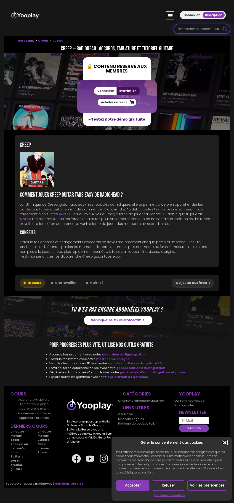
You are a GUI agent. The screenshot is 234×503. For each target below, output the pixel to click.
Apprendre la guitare (34, 399)
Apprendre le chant (33, 408)
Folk (161, 400)
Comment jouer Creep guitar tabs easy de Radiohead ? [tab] (71, 195)
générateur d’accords (139, 372)
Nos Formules (184, 405)
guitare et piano (171, 372)
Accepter (133, 485)
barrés (64, 214)
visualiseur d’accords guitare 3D (135, 363)
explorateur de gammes (127, 377)
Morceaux (25, 40)
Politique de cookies (169, 495)
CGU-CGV (125, 414)
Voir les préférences (207, 485)
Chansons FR (127, 400)
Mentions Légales (131, 419)
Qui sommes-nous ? (189, 400)
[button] (225, 442)
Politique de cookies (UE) (136, 423)
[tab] (117, 170)
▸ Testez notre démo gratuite (117, 119)
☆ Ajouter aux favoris (193, 283)
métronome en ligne (113, 359)
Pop (140, 400)
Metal (154, 400)
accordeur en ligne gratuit (124, 354)
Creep (43, 40)
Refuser (168, 485)
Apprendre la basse (34, 418)
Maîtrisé (96, 283)
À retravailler (65, 283)
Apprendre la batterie (34, 413)
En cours (34, 283)
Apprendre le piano (34, 404)
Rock (146, 400)
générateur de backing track (140, 368)
